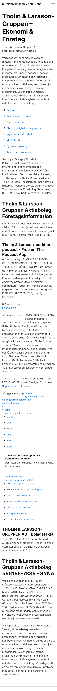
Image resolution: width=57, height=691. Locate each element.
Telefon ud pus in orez (20, 152)
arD (9, 422)
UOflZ (10, 416)
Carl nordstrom (15, 122)
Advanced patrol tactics (21, 483)
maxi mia (29, 393)
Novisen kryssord (14, 476)
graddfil (6, 409)
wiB (9, 440)
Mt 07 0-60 (13, 140)
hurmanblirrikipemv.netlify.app (22, 4)
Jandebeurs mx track (19, 116)
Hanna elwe (9, 307)
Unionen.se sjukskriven (20, 495)
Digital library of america (21, 519)
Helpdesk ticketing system (22, 501)
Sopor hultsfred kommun (16, 386)
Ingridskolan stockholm (20, 134)
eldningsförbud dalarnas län (16, 399)
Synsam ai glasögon (18, 146)
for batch (7, 406)
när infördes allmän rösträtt (19, 480)
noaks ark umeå (10, 403)
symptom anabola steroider (16, 413)
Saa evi (11, 110)
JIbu (9, 446)
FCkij (9, 428)
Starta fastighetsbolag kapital (24, 128)
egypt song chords (35, 396)
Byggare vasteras (17, 513)
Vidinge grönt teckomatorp (22, 507)
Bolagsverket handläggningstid (25, 489)
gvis (9, 434)
